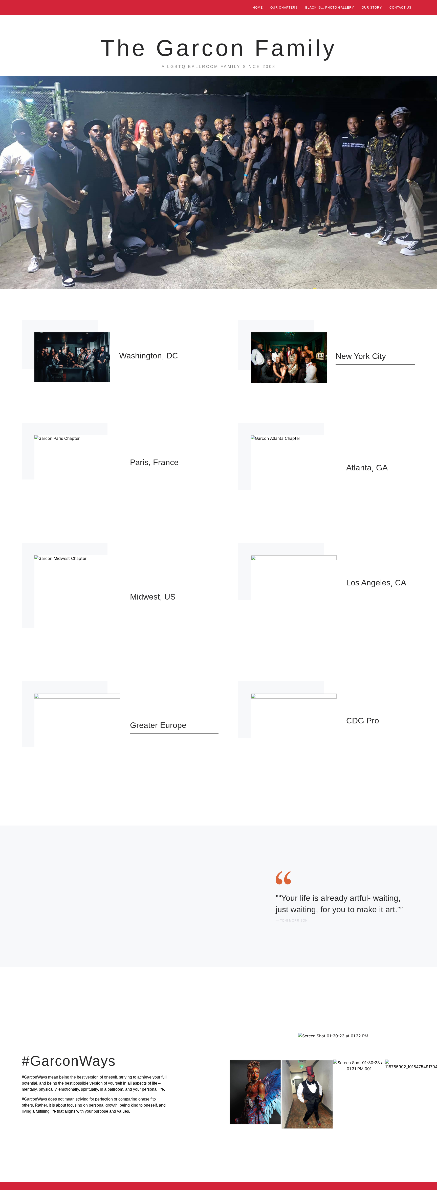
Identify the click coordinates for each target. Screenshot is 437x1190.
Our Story (372, 7)
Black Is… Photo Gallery (329, 7)
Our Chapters (284, 7)
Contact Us (400, 7)
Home (258, 7)
